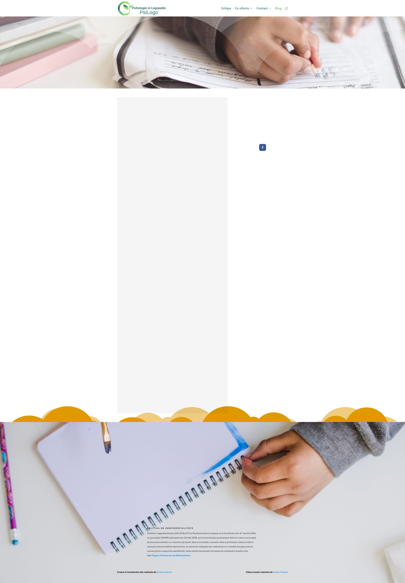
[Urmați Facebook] (262, 147)
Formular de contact (231, 485)
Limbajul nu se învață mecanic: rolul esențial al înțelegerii (172, 171)
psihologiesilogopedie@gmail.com (240, 468)
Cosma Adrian (164, 572)
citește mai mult (172, 186)
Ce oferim (242, 8)
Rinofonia (172, 380)
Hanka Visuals (280, 572)
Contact (262, 8)
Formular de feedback (232, 495)
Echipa (226, 8)
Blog (278, 8)
